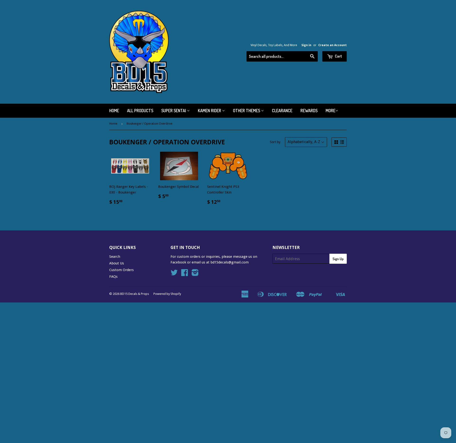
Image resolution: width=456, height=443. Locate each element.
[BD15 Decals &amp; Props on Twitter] (174, 274)
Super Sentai (174, 110)
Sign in (306, 45)
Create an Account (332, 45)
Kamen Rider (210, 110)
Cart (338, 56)
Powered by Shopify (167, 294)
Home (114, 110)
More (330, 110)
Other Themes (247, 110)
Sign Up (338, 259)
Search (114, 256)
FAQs (113, 276)
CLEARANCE (282, 110)
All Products (140, 110)
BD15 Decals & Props (134, 294)
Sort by (275, 142)
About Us (116, 263)
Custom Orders (121, 270)
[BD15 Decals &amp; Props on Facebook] (184, 274)
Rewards (309, 110)
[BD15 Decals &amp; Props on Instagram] (195, 274)
